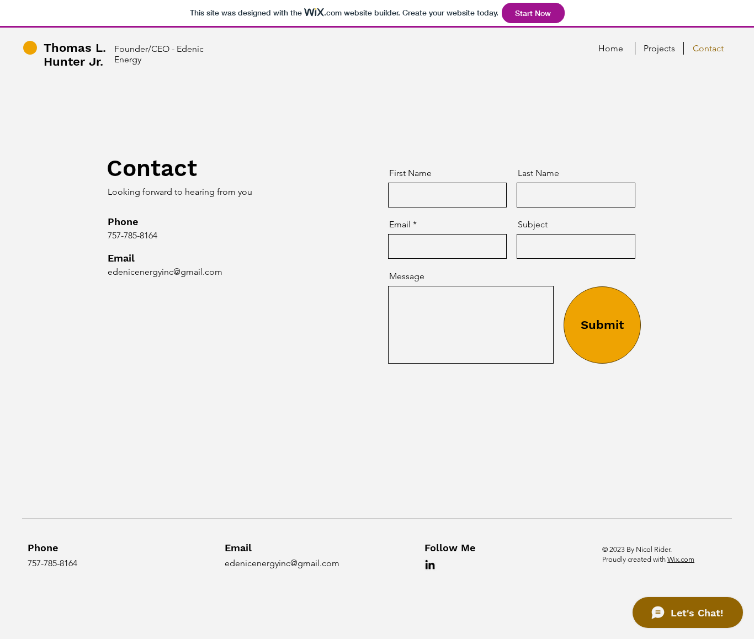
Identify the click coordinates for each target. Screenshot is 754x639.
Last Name (538, 173)
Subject (533, 224)
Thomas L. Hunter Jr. (75, 54)
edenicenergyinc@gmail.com (165, 272)
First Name (410, 173)
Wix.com (680, 559)
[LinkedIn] (430, 564)
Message (406, 276)
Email (400, 224)
